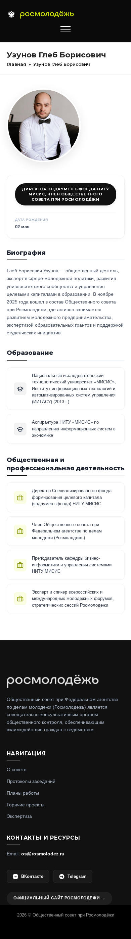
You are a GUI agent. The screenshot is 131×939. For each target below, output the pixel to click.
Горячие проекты (25, 804)
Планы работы (23, 793)
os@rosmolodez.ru (42, 853)
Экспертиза (19, 816)
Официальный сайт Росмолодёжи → (59, 898)
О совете (17, 769)
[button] (65, 29)
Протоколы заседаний (31, 781)
